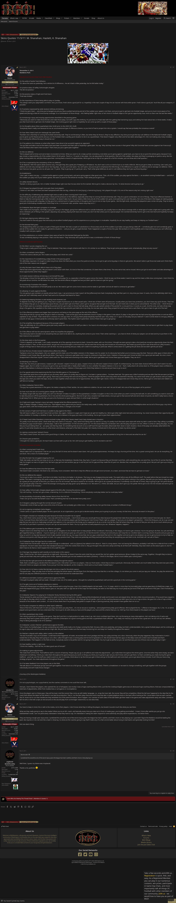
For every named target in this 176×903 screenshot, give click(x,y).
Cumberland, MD (13, 774)
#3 (173, 704)
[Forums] (3, 35)
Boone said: (24, 755)
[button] (19, 18)
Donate (86, 18)
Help (170, 826)
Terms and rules (153, 826)
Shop (93, 18)
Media (38, 18)
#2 (173, 679)
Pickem (66, 18)
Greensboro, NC (13, 97)
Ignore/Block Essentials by (88, 862)
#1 (173, 67)
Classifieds (48, 18)
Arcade (31, 18)
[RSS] (174, 826)
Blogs (58, 18)
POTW (24, 18)
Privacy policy (163, 826)
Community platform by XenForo (88, 861)
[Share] (170, 67)
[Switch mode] (173, 18)
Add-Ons (83, 864)
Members (76, 18)
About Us (101, 18)
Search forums (13, 21)
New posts (4, 21)
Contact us (143, 826)
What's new (14, 18)
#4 (173, 751)
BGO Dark (6, 826)
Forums (5, 18)
